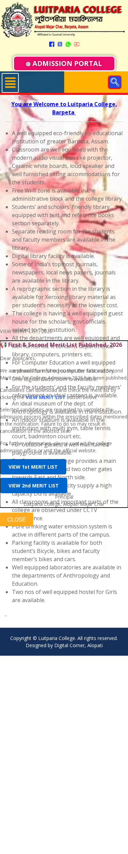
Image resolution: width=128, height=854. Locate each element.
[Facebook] (51, 43)
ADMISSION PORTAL (67, 63)
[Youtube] (76, 43)
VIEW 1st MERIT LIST (33, 467)
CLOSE (16, 520)
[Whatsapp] (68, 43)
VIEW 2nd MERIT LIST (34, 485)
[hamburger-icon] (10, 83)
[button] (115, 82)
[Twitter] (60, 43)
